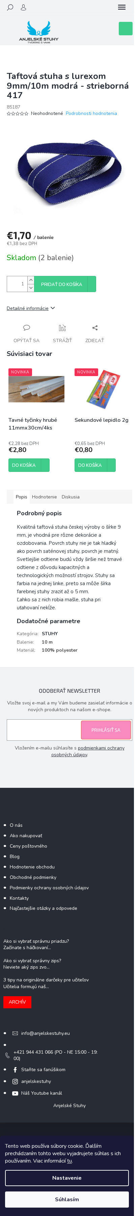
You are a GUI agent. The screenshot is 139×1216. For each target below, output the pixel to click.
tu (69, 1161)
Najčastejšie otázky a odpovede (43, 908)
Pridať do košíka (61, 285)
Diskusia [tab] (71, 497)
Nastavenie (67, 1178)
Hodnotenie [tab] (44, 497)
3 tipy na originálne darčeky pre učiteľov (46, 980)
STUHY (50, 634)
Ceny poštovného (28, 846)
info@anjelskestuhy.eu (45, 1033)
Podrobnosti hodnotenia (91, 113)
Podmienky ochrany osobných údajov (49, 888)
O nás (16, 825)
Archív (17, 1002)
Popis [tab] (21, 497)
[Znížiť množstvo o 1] (30, 288)
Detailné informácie (28, 308)
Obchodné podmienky (33, 877)
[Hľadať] (10, 7)
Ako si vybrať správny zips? (32, 961)
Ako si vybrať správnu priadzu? (36, 941)
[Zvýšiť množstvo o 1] (30, 280)
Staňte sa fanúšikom (43, 1069)
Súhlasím (67, 1199)
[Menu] (122, 7)
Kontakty (19, 898)
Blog (15, 856)
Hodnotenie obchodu (32, 867)
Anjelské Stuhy (69, 1105)
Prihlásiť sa (105, 730)
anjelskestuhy (36, 1081)
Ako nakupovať (26, 836)
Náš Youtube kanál (41, 1093)
